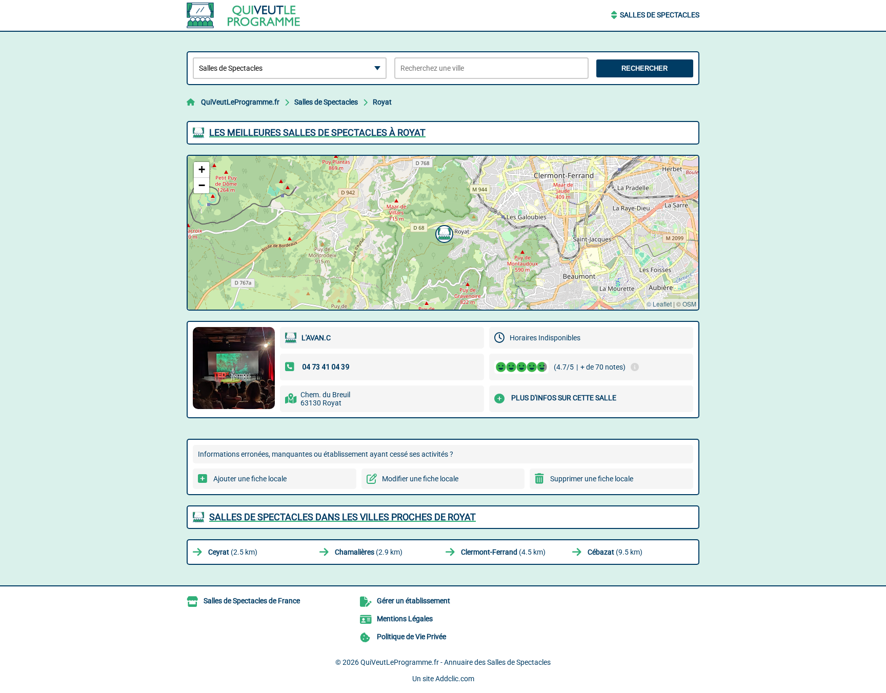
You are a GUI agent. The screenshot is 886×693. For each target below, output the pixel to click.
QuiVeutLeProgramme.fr (240, 102)
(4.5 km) (503, 552)
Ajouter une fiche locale (250, 479)
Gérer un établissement (413, 601)
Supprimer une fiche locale (591, 479)
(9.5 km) (615, 552)
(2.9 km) (368, 552)
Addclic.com (454, 679)
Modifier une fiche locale (420, 479)
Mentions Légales (405, 619)
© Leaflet (659, 303)
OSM (689, 303)
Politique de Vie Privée (411, 637)
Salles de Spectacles (659, 15)
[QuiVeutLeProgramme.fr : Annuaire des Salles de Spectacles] (251, 15)
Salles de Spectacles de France (252, 601)
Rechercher (644, 68)
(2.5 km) (232, 552)
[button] (443, 232)
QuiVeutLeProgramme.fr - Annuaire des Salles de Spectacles (455, 662)
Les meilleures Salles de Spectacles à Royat (317, 132)
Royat (382, 102)
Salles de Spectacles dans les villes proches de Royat (342, 517)
